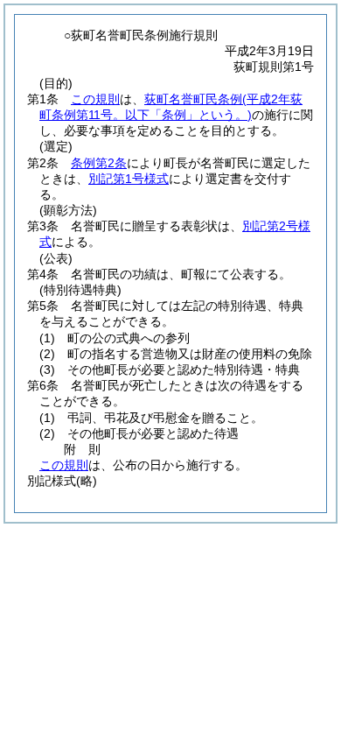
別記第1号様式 (128, 179)
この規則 (95, 99)
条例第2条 (99, 163)
